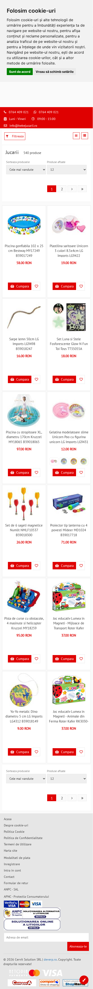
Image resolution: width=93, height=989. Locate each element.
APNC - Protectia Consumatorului (26, 897)
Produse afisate (56, 162)
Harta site (10, 851)
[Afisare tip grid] (76, 135)
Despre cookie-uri (16, 825)
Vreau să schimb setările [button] (55, 72)
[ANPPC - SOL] (32, 924)
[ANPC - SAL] (32, 913)
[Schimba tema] (83, 979)
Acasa (8, 819)
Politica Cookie (14, 832)
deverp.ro (50, 959)
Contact (9, 877)
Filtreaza (17, 136)
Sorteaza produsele (18, 162)
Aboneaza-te (78, 946)
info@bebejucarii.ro (23, 126)
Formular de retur (16, 883)
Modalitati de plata (17, 858)
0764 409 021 (19, 112)
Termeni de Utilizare (17, 844)
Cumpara (22, 286)
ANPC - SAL (11, 889)
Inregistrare (12, 864)
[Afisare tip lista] (84, 135)
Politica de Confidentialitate (23, 838)
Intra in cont (12, 870)
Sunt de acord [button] (19, 72)
